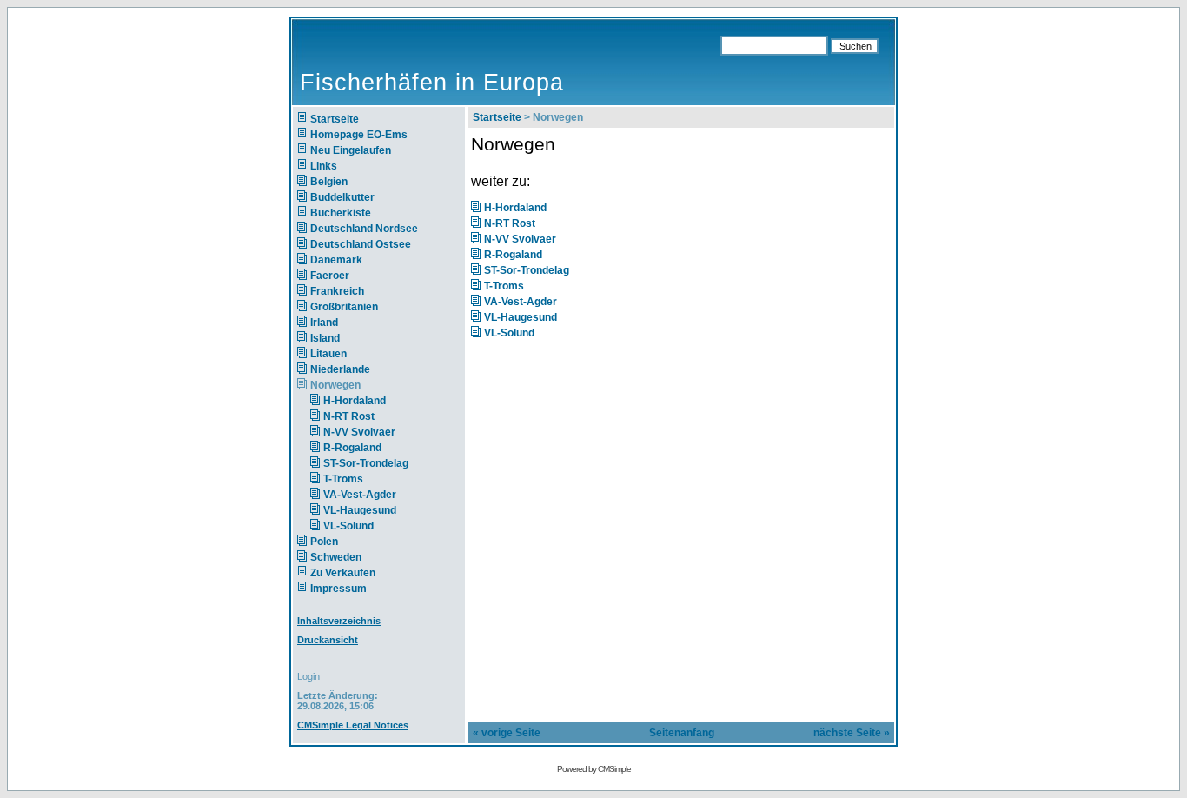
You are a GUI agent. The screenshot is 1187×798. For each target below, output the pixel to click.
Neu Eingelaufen (350, 150)
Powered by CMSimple (594, 769)
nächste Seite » (851, 733)
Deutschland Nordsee (364, 229)
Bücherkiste (340, 213)
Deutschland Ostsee (360, 244)
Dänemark (336, 260)
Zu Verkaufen (342, 573)
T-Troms (343, 479)
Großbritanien (344, 307)
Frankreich (337, 291)
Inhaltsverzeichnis (339, 620)
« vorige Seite (506, 733)
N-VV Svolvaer (359, 432)
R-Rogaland (352, 448)
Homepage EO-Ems (359, 135)
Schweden (335, 557)
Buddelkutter (342, 197)
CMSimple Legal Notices (352, 725)
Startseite (334, 119)
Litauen (328, 354)
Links (323, 166)
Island (325, 338)
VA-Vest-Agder (359, 495)
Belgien (329, 182)
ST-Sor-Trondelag (365, 463)
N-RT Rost (349, 416)
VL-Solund (348, 526)
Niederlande (350, 369)
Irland (324, 322)
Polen (324, 541)
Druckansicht (327, 640)
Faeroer (329, 275)
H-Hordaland (354, 401)
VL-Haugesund (359, 510)
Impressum (338, 588)
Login (308, 676)
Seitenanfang (681, 733)
